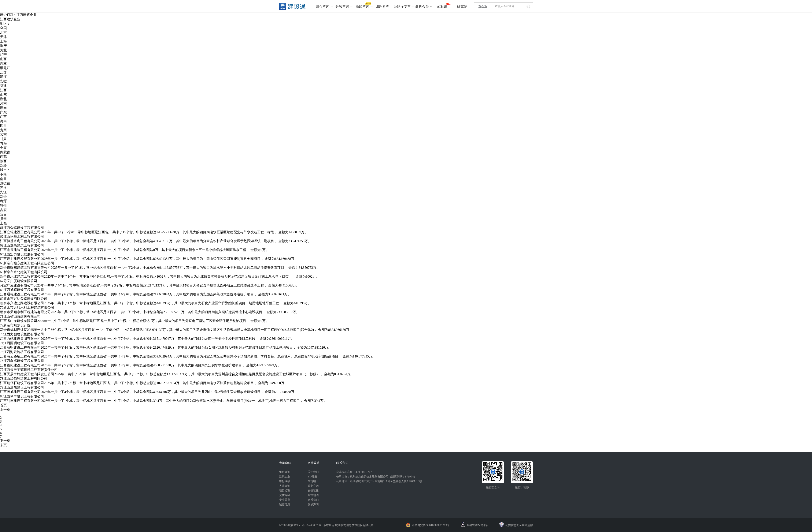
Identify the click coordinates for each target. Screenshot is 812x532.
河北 (3, 50)
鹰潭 (3, 201)
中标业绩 (284, 481)
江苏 (3, 72)
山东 (3, 94)
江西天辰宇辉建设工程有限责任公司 (30, 369)
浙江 (3, 77)
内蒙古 (5, 152)
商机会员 (422, 6)
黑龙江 (5, 68)
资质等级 (284, 495)
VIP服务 (312, 476)
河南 (3, 103)
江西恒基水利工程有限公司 (23, 236)
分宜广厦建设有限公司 (20, 281)
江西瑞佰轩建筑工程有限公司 (25, 378)
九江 (3, 192)
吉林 (3, 63)
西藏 (3, 156)
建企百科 (7, 14)
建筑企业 (284, 476)
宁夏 (3, 148)
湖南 (3, 108)
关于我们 (313, 471)
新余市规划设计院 (16, 325)
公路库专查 (402, 6)
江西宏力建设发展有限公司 (23, 254)
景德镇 (5, 183)
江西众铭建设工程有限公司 (23, 227)
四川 (3, 125)
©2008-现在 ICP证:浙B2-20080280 (300, 525)
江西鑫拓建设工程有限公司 (23, 361)
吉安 (3, 210)
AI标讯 (442, 6)
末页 (3, 445)
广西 (3, 117)
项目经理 (284, 490)
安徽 (3, 81)
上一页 (5, 409)
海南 (3, 121)
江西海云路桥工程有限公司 (23, 352)
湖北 (3, 99)
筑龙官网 (313, 485)
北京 (3, 32)
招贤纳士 (313, 481)
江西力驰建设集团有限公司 (23, 334)
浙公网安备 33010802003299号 (431, 525)
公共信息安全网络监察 (519, 525)
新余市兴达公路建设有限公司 (25, 298)
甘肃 (3, 139)
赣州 (3, 205)
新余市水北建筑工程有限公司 (25, 272)
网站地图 (313, 495)
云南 (3, 134)
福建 (3, 85)
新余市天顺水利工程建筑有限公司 (28, 307)
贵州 (3, 130)
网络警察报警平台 (478, 525)
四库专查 (382, 6)
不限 (3, 174)
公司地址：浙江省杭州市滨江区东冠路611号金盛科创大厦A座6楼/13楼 (379, 481)
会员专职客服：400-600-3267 (354, 471)
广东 (3, 112)
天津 (3, 37)
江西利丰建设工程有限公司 (23, 396)
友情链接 (313, 490)
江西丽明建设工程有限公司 (23, 343)
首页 (3, 405)
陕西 (3, 161)
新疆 (3, 165)
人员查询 (284, 485)
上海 (3, 41)
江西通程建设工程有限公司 (23, 290)
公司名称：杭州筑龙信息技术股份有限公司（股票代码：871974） (376, 476)
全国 (3, 28)
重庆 (3, 46)
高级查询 (362, 6)
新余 (3, 196)
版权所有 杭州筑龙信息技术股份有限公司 (349, 525)
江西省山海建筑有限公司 (22, 316)
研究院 (462, 6)
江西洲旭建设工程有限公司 (23, 387)
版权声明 (313, 504)
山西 (3, 59)
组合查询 (322, 6)
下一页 (5, 440)
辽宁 (3, 54)
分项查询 (342, 6)
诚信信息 (284, 504)
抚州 (3, 219)
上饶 (3, 223)
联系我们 (313, 499)
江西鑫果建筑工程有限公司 (23, 245)
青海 (3, 143)
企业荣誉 (284, 499)
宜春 (3, 214)
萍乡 (3, 188)
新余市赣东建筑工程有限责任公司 (28, 263)
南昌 (3, 179)
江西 (3, 90)
